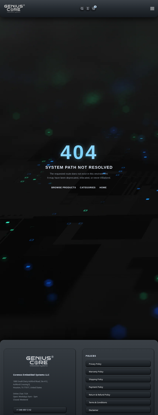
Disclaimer (93, 410)
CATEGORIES (88, 187)
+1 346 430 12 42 (23, 409)
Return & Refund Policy (99, 394)
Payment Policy (96, 387)
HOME (103, 187)
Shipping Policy (96, 379)
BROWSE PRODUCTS (63, 187)
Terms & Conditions (98, 402)
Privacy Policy (95, 364)
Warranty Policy (96, 371)
